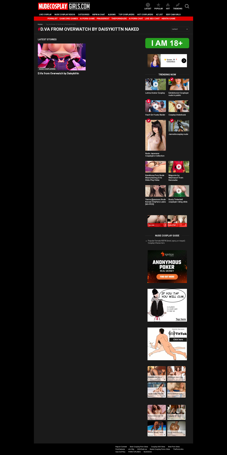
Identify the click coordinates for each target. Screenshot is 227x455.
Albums (111, 14)
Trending (177, 9)
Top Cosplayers (126, 14)
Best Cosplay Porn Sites (139, 447)
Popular (158, 9)
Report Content (121, 447)
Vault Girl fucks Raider (155, 115)
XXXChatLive (142, 449)
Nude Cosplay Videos (65, 14)
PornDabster (120, 449)
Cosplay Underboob (177, 115)
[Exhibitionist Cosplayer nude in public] (179, 84)
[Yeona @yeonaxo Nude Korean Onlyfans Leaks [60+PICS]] (155, 191)
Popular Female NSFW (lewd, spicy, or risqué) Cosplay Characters (166, 242)
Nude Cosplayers (47, 69)
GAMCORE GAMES (69, 18)
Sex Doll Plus (120, 452)
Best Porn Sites (174, 447)
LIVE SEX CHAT (152, 18)
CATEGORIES (83, 14)
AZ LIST (159, 14)
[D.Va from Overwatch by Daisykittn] (62, 57)
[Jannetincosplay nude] (179, 125)
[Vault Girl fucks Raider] (155, 106)
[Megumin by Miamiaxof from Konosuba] (179, 166)
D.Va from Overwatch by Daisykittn (58, 73)
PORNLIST (53, 18)
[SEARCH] (187, 6)
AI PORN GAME (87, 18)
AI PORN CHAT (136, 18)
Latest (147, 9)
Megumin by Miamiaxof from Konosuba (176, 177)
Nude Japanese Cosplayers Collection (154, 154)
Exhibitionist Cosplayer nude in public (179, 94)
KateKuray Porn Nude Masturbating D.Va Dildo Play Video (154, 177)
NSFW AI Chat (98, 14)
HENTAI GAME (168, 18)
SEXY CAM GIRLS (173, 14)
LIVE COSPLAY (45, 14)
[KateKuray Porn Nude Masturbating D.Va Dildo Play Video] (155, 166)
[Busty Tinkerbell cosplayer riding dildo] (179, 191)
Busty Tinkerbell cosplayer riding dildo (178, 200)
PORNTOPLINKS (134, 452)
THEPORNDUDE (119, 18)
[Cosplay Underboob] (179, 106)
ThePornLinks (178, 449)
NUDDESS (148, 452)
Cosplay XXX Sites (158, 447)
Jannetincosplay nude (178, 134)
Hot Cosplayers (145, 14)
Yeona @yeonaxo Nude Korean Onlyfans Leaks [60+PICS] (155, 201)
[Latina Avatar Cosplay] (155, 84)
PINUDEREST (103, 18)
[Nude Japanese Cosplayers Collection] (155, 135)
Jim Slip (131, 449)
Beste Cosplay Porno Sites (160, 449)
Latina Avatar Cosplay (155, 93)
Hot (168, 9)
